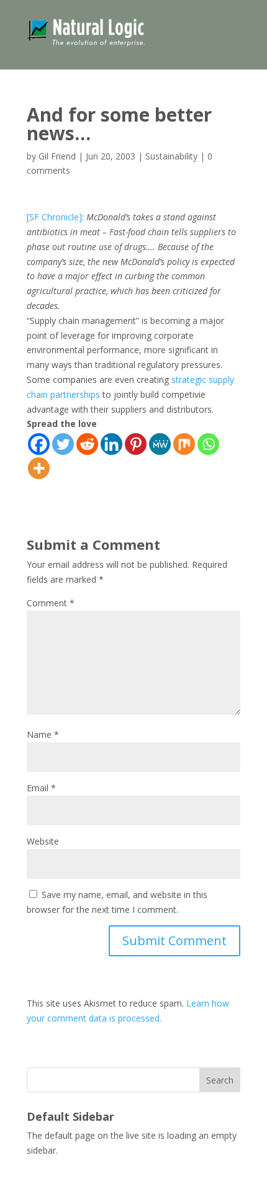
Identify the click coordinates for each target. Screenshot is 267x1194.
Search (219, 1080)
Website (43, 841)
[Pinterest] (136, 444)
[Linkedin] (111, 444)
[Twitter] (63, 444)
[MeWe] (160, 444)
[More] (39, 468)
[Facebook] (39, 444)
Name (43, 734)
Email (41, 788)
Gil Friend (57, 156)
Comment (51, 603)
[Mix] (184, 444)
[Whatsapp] (208, 444)
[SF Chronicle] (54, 217)
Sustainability (171, 156)
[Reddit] (87, 444)
